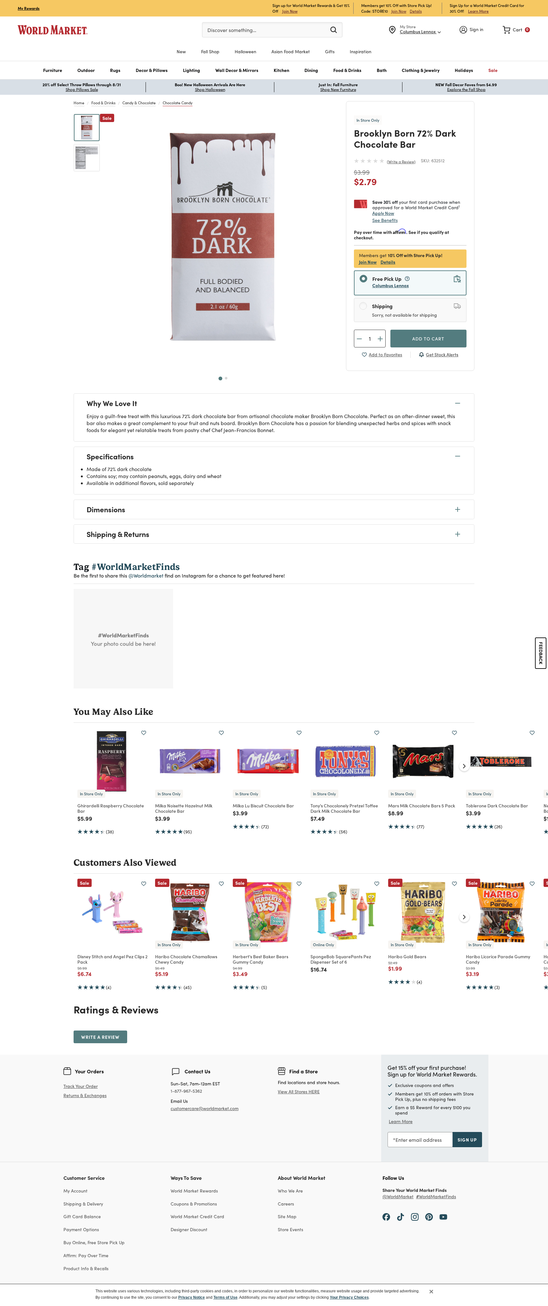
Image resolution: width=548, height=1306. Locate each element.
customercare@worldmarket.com (204, 1108)
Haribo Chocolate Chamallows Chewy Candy (186, 959)
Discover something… (231, 30)
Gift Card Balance (82, 1216)
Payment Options (81, 1229)
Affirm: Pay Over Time (85, 1255)
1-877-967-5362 (186, 1091)
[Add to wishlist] (143, 733)
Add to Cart (428, 338)
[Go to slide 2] (226, 378)
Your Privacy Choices (349, 1297)
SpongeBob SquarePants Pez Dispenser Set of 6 (340, 959)
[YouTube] (443, 1216)
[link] (516, 30)
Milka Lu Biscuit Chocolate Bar (263, 805)
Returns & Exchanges (85, 1095)
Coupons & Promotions (194, 1204)
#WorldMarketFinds (436, 1196)
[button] (52, 70)
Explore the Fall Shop (466, 89)
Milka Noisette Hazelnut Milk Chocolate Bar (183, 808)
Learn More (478, 11)
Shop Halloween (210, 89)
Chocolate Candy (177, 102)
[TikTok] (400, 1216)
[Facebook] (386, 1216)
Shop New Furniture (338, 89)
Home (79, 102)
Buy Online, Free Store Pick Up (94, 1242)
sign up (467, 1139)
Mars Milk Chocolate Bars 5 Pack (421, 805)
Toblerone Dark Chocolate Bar (497, 805)
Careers (286, 1204)
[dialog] (274, 1295)
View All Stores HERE (299, 1092)
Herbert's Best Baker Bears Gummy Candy (260, 959)
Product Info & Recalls (85, 1268)
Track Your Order (80, 1086)
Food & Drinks (103, 102)
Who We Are (290, 1191)
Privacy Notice (191, 1297)
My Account (75, 1191)
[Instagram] (415, 1216)
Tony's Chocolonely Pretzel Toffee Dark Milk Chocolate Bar (344, 808)
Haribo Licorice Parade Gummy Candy (498, 959)
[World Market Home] (53, 30)
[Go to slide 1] (220, 378)
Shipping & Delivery (83, 1204)
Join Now (289, 11)
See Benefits (385, 220)
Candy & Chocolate (139, 102)
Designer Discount (189, 1229)
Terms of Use (225, 1297)
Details (416, 11)
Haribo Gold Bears (407, 956)
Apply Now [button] (383, 213)
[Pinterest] (429, 1216)
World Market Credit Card (197, 1216)
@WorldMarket (398, 1196)
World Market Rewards (194, 1191)
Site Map (287, 1216)
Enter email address (418, 1139)
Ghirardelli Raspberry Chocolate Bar (110, 808)
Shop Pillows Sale (82, 89)
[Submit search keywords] (333, 29)
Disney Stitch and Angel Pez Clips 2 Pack (112, 959)
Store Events (290, 1229)
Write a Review (401, 161)
